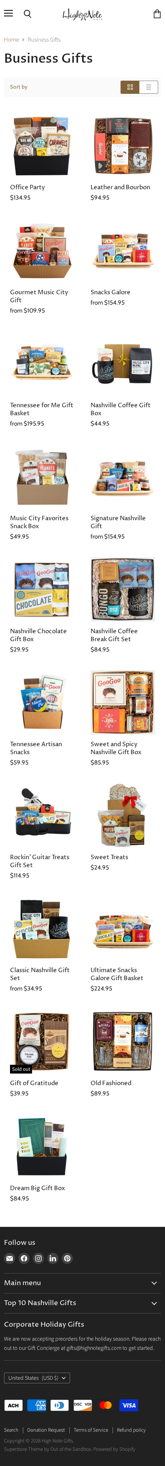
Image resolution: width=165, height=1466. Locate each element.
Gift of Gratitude (34, 1083)
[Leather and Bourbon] (123, 145)
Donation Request (46, 1430)
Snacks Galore (111, 292)
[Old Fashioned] (123, 1041)
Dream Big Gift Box (37, 1188)
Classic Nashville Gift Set (40, 974)
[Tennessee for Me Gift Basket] (42, 363)
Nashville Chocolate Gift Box (38, 635)
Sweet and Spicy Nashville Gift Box (116, 748)
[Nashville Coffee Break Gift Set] (123, 589)
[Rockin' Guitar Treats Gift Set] (42, 815)
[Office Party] (42, 145)
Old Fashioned (111, 1083)
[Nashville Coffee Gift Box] (123, 363)
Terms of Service (91, 1430)
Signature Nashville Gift (118, 522)
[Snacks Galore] (123, 250)
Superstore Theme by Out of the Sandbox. (48, 1449)
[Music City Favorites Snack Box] (42, 476)
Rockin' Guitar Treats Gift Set (39, 861)
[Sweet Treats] (123, 815)
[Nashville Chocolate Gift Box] (42, 589)
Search (11, 1430)
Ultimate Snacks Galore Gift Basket (117, 974)
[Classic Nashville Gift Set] (42, 928)
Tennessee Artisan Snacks (36, 748)
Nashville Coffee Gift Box (121, 409)
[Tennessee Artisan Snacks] (42, 702)
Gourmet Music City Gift (39, 296)
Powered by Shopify (114, 1449)
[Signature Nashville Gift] (123, 476)
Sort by (19, 87)
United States (33, 1378)
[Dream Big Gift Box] (42, 1146)
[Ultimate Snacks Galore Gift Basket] (123, 928)
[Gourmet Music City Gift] (42, 250)
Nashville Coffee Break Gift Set (114, 635)
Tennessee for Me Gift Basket (41, 409)
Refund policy (131, 1430)
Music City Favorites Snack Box (39, 522)
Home (11, 39)
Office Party (27, 187)
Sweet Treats (109, 857)
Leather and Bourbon (120, 187)
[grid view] (130, 87)
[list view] (148, 87)
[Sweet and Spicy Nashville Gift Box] (123, 702)
